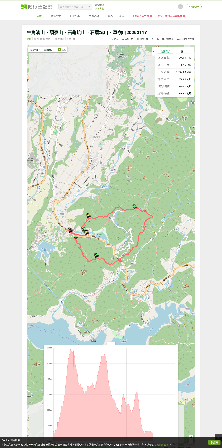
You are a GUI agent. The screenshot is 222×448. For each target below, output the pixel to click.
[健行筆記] (37, 6)
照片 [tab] (183, 51)
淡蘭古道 (99, 8)
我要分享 (195, 6)
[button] (75, 237)
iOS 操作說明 (168, 38)
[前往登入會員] (180, 6)
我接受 (214, 442)
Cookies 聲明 (162, 444)
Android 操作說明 (185, 38)
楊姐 (29, 38)
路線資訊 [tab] (165, 51)
